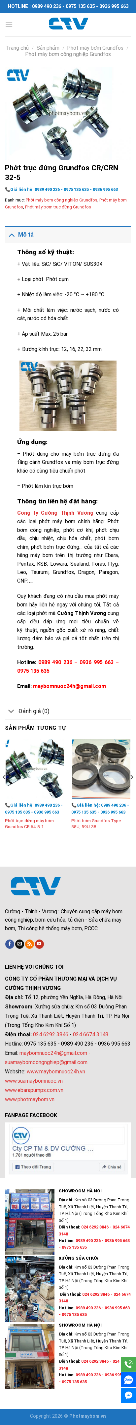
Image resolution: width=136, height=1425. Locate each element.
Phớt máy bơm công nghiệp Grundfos (68, 54)
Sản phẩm (48, 48)
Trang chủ (17, 48)
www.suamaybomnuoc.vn (34, 1081)
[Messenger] (128, 1395)
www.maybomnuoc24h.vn (55, 1071)
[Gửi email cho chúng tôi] (19, 944)
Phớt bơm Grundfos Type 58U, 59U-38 (96, 823)
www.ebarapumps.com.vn (34, 1090)
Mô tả (26, 234)
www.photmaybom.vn (29, 1099)
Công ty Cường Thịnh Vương (55, 513)
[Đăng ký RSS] (29, 944)
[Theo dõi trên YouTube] (39, 944)
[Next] (131, 790)
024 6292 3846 (50, 1034)
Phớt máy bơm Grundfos (95, 48)
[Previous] (4, 790)
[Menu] (9, 25)
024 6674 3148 (90, 1034)
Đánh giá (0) (34, 711)
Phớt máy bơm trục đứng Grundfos (58, 206)
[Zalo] (128, 1379)
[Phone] (128, 1364)
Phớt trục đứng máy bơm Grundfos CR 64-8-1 (29, 823)
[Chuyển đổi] (11, 234)
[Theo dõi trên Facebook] (9, 944)
